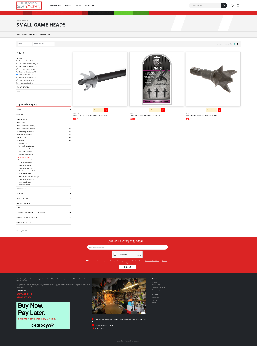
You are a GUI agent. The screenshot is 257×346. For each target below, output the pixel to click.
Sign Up (127, 267)
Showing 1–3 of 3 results (224, 44)
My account (89, 5)
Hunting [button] (19, 193)
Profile (154, 303)
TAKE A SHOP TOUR (55, 5)
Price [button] (18, 92)
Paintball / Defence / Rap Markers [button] (30, 212)
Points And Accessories (24, 135)
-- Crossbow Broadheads (24, 154)
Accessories (38, 13)
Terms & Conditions (152, 261)
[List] (237, 44)
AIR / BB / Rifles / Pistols (123, 13)
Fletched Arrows (21, 120)
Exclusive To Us (60, 13)
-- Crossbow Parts (22, 143)
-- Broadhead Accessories (24, 160)
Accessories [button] (21, 189)
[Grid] (235, 44)
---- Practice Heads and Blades (26, 171)
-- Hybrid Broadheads (23, 185)
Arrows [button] (19, 114)
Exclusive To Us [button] (22, 198)
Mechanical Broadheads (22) (28, 66)
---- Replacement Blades (24, 174)
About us (154, 282)
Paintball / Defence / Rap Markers (101, 13)
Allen (187, 113)
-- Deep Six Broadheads (24, 151)
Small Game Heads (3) (26, 75)
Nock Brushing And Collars (25, 131)
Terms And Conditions (158, 287)
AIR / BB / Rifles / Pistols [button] (26, 217)
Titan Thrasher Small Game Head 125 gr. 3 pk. (201, 115)
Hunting (49, 13)
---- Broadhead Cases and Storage (27, 176)
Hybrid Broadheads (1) (26, 83)
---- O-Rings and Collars (24, 163)
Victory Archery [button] (23, 203)
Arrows (27, 13)
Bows (19, 13)
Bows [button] (18, 109)
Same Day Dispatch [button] (24, 222)
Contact (78, 5)
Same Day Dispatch (141, 13)
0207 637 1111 (24, 294)
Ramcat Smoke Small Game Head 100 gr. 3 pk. (145, 115)
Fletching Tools (21, 137)
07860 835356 (23, 297)
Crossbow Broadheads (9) (27, 72)
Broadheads (20, 140)
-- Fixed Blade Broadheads (25, 146)
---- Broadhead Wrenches (24, 168)
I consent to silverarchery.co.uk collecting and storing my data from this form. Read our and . (127, 262)
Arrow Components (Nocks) (25, 129)
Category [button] (20, 58)
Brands (68, 5)
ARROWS (24, 34)
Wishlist (154, 300)
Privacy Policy (156, 290)
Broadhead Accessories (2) (27, 77)
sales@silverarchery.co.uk (104, 325)
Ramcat (132, 113)
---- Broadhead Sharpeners (25, 179)
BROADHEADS (33, 34)
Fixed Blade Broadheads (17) (28, 64)
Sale (85, 13)
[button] (239, 6)
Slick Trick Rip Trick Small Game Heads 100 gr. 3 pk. (90, 115)
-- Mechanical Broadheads (25, 149)
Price (20, 44)
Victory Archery (75, 13)
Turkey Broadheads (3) (26, 80)
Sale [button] (18, 208)
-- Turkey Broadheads (23, 182)
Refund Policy (156, 285)
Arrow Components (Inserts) (25, 126)
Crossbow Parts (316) (26, 61)
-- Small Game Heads (23, 157)
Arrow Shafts (20, 123)
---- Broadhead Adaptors (24, 165)
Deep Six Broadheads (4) (27, 69)
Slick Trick (76, 113)
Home (18, 34)
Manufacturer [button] (22, 87)
